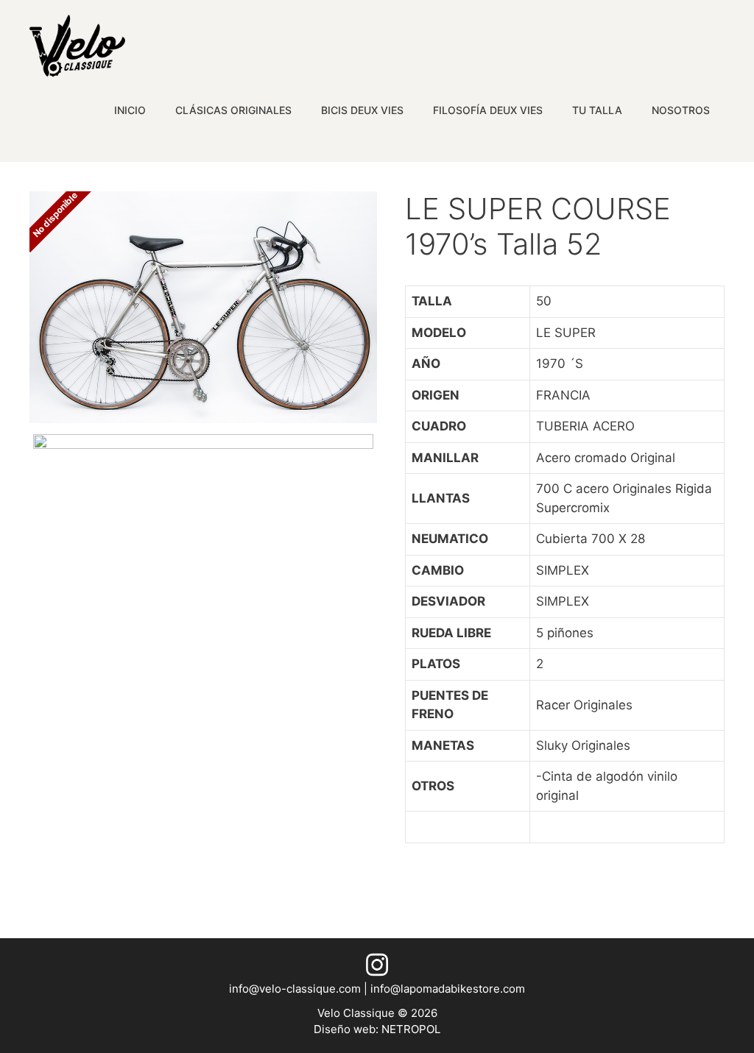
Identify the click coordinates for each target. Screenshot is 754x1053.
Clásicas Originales (233, 110)
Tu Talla (597, 110)
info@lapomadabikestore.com (447, 989)
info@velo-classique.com (296, 989)
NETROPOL (410, 1029)
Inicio (130, 110)
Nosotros (681, 110)
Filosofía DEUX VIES (488, 110)
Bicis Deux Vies (362, 110)
